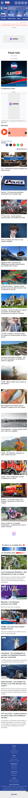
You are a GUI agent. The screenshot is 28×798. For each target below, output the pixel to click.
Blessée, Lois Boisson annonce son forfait (10, 603)
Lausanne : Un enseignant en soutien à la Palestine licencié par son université (13, 655)
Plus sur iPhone (14, 780)
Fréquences (14, 753)
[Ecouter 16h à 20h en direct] (14, 549)
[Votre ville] (16, 2)
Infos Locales (14, 759)
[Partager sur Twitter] (10, 145)
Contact (14, 747)
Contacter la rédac (14, 761)
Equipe (14, 749)
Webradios (14, 775)
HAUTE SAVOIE (5, 24)
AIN (19, 24)
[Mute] (27, 8)
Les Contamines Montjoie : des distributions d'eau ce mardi (14, 573)
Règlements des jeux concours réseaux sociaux (14, 786)
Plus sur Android (14, 781)
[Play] (2, 8)
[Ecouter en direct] (19, 2)
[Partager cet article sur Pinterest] (14, 145)
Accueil (3, 18)
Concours (14, 769)
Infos (19, 18)
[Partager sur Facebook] (6, 145)
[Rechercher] (22, 2)
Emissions (14, 767)
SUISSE (24, 24)
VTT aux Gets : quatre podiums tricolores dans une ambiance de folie (14, 716)
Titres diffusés (14, 751)
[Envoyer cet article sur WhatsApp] (17, 145)
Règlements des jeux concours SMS (14, 788)
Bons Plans (12, 18)
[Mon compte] (25, 2)
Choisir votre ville (23, 22)
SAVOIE (13, 24)
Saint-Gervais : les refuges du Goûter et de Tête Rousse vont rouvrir (13, 684)
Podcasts (14, 773)
